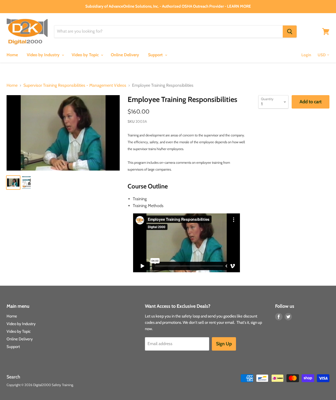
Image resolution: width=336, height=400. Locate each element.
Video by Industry (44, 54)
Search (13, 377)
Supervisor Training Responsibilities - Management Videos (74, 85)
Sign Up (224, 344)
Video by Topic (86, 54)
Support (156, 54)
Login (306, 55)
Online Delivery (125, 54)
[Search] (290, 31)
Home (12, 54)
